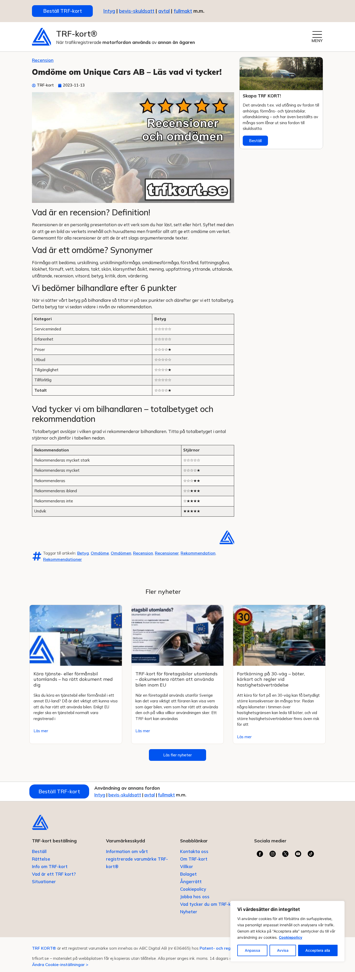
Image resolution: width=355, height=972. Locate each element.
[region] (287, 931)
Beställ (255, 140)
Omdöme (100, 553)
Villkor (186, 866)
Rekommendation (198, 553)
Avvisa (282, 950)
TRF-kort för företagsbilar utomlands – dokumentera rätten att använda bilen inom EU (176, 679)
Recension (43, 60)
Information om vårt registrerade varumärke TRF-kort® (137, 859)
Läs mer (41, 730)
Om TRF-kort (193, 859)
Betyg (83, 553)
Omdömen (121, 553)
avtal (149, 794)
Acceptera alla (317, 950)
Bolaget (188, 874)
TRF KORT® (44, 948)
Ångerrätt (191, 881)
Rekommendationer (62, 559)
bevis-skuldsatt (136, 11)
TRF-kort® (76, 34)
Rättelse (41, 859)
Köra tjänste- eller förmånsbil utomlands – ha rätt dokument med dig (73, 679)
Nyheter (188, 911)
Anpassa (252, 950)
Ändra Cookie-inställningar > (60, 964)
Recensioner (167, 553)
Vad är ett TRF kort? (54, 874)
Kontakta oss (194, 851)
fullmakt (183, 11)
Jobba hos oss (194, 896)
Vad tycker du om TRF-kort (208, 904)
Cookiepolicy (290, 937)
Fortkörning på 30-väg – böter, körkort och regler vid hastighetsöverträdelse (271, 679)
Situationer (44, 881)
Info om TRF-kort (50, 866)
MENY (317, 40)
